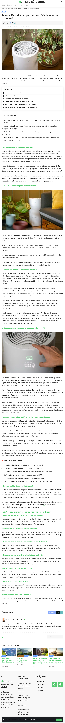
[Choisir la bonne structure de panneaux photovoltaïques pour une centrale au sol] (9, 652)
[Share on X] (13, 23)
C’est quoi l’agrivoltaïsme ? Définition (22, 660)
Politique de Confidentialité (31, 719)
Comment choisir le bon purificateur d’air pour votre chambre (20, 104)
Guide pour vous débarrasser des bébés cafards (23, 712)
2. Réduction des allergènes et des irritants (16, 96)
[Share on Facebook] (10, 23)
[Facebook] (54, 684)
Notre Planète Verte (31, 1)
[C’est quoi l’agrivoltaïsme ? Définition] (24, 652)
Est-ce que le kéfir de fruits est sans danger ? (24, 685)
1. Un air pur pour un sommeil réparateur (15, 93)
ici (44, 504)
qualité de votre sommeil (29, 178)
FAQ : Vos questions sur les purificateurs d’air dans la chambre (21, 107)
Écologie (20, 655)
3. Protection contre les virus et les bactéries (16, 98)
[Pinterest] (60, 684)
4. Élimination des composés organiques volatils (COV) (19, 101)
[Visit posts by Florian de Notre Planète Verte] (4, 620)
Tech (4, 11)
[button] (59, 720)
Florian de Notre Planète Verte (9, 27)
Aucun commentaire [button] (55, 636)
